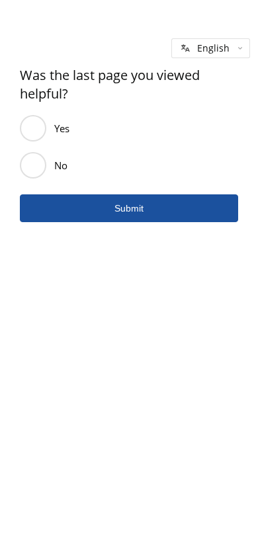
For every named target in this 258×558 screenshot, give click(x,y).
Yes (61, 128)
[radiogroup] (129, 146)
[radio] (33, 128)
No (60, 165)
